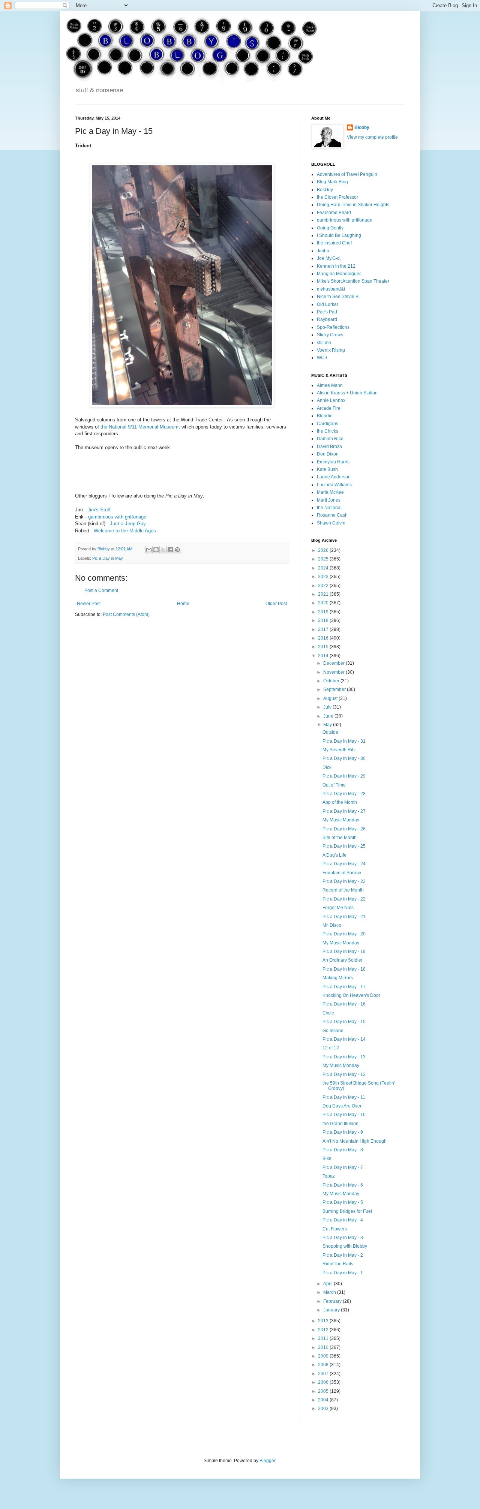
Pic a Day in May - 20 (344, 934)
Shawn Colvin (331, 523)
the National (329, 507)
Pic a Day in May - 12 (344, 1074)
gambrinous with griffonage (117, 517)
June (328, 716)
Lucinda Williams (334, 484)
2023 (324, 576)
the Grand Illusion (340, 1123)
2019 (324, 611)
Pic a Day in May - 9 (342, 1132)
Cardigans (327, 423)
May (328, 724)
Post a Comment (101, 590)
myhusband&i (331, 289)
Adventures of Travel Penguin (347, 174)
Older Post (276, 603)
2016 (324, 638)
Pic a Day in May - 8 (342, 1149)
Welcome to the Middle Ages (125, 530)
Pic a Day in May (107, 558)
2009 (324, 1356)
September (335, 689)
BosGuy (325, 189)
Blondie (325, 415)
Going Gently (330, 228)
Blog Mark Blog (332, 181)
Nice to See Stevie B (337, 296)
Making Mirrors (337, 977)
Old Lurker (327, 304)
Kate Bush (327, 469)
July (328, 707)
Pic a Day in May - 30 (344, 758)
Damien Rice (330, 438)
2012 (324, 1329)
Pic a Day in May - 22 (344, 899)
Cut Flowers (334, 1229)
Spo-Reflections (333, 327)
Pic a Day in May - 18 (344, 969)
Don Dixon (328, 454)
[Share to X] (163, 549)
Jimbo (323, 250)
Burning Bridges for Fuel (347, 1211)
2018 (324, 620)
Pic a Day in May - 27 (344, 811)
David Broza (329, 446)
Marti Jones (328, 500)
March (330, 1292)
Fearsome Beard (334, 212)
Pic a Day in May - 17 (344, 986)
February (333, 1301)
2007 (324, 1373)
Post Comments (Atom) (126, 614)
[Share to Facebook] (170, 549)
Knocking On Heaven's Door (351, 995)
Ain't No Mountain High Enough (354, 1141)
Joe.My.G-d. (329, 258)
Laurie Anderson (334, 477)
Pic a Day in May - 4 (342, 1220)
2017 (324, 629)
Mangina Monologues (339, 273)
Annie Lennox (331, 400)
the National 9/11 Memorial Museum (139, 427)
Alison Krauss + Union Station (347, 393)
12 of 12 (330, 1047)
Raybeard (327, 319)
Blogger (267, 1460)
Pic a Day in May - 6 (342, 1185)
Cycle (328, 1013)
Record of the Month (343, 890)
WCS (322, 357)
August (331, 698)
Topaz (328, 1176)
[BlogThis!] (156, 549)
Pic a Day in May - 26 (344, 829)
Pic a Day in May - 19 (344, 951)
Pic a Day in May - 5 (342, 1202)
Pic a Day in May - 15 (344, 1021)
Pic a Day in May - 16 (344, 1004)
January (332, 1310)
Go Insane (333, 1030)
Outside (330, 732)
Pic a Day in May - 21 (344, 916)
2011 (324, 1338)
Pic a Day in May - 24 (344, 863)
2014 (324, 655)
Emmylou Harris (333, 462)
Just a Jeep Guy (128, 523)
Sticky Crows (330, 334)
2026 (324, 550)
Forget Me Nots (338, 907)
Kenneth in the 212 (336, 266)
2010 (324, 1347)
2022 (324, 585)
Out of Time (334, 785)
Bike (327, 1158)
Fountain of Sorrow (341, 872)
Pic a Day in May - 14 (344, 1039)
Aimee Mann (330, 385)
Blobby (361, 127)
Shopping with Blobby (344, 1246)
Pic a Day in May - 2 (342, 1255)
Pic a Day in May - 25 (344, 846)
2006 (324, 1382)
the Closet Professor (337, 197)
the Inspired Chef (334, 243)
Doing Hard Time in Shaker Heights (353, 204)
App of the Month (339, 802)
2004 (324, 1400)
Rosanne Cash (332, 515)
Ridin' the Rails (337, 1263)
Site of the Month (339, 837)
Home (183, 603)
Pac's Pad (327, 312)
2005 (324, 1391)
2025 (324, 559)
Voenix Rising (331, 350)
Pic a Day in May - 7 (342, 1167)
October (331, 680)
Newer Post (88, 603)
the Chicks (327, 431)
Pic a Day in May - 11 (343, 1097)
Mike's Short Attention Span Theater (353, 281)
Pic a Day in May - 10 (344, 1114)
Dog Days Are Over (342, 1106)
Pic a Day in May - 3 (342, 1237)
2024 (324, 568)
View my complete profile (372, 137)
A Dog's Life (334, 855)
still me (324, 342)
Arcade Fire (328, 408)
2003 (324, 1408)
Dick (327, 767)
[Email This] (149, 549)
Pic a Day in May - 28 (344, 793)
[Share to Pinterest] (177, 549)
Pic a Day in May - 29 (344, 776)
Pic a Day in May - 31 (344, 741)
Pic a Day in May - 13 (344, 1056)
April (328, 1283)
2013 (324, 1320)
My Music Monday (340, 820)
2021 (324, 594)
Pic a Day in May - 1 (342, 1272)
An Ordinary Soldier (342, 960)
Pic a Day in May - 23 (344, 881)
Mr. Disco (331, 925)
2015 (324, 646)
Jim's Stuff (99, 509)
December (334, 663)
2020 (324, 602)
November (334, 672)
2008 (324, 1364)
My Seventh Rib (338, 749)
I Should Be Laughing (339, 235)
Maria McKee (330, 492)
